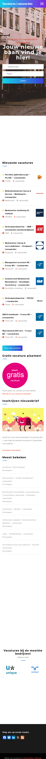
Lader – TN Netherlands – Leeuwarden (17, 534)
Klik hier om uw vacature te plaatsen (16, 394)
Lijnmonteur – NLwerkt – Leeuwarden (17, 509)
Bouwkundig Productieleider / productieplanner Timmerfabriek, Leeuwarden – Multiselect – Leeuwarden (20, 495)
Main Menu (42, 3)
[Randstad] (35, 670)
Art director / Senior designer (13, 467)
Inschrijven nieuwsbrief (11, 450)
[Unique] (11, 670)
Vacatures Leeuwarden (17, 3)
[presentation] (2, 676)
